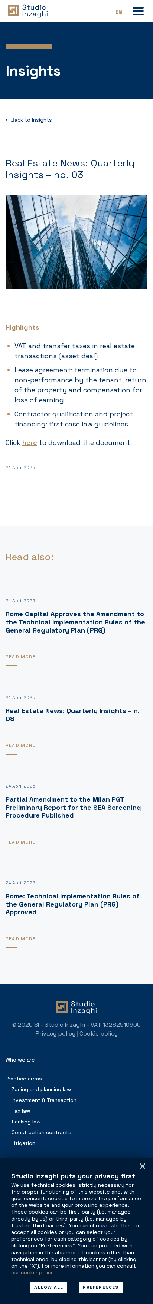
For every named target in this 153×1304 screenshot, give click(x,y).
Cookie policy (98, 1033)
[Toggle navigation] (138, 11)
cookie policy (37, 1272)
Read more (21, 657)
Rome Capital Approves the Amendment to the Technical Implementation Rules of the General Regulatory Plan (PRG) (75, 622)
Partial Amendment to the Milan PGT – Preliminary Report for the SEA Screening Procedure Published (73, 807)
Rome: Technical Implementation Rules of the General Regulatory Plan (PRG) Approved (73, 904)
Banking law (26, 1121)
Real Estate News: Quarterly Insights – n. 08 (72, 714)
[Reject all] (142, 1166)
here (29, 442)
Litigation (23, 1143)
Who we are (20, 1059)
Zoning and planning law (41, 1089)
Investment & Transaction (44, 1100)
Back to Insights (31, 119)
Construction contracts (41, 1132)
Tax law (21, 1110)
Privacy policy (55, 1033)
